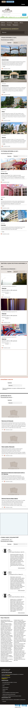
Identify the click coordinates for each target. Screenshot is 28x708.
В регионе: (9, 42)
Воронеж (23, 4)
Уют (2, 199)
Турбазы (3, 23)
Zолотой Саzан (5, 60)
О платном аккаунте (6, 684)
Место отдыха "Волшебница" (14, 552)
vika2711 (10, 572)
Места (21, 23)
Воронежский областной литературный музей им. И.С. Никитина (13, 473)
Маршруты (15, 25)
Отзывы (9, 25)
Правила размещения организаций (8, 694)
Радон (3, 111)
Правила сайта (5, 689)
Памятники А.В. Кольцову (7, 421)
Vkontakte (4, 701)
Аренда (16, 23)
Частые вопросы (5, 687)
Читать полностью (21, 568)
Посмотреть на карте (6, 68)
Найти (24, 14)
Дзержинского (5, 85)
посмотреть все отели (6, 153)
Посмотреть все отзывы (7, 541)
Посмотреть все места (6, 397)
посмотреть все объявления (8, 269)
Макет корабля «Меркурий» (8, 447)
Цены (3, 685)
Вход (4, 1)
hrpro (9, 549)
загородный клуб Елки (13, 574)
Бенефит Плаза (4, 173)
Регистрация (10, 1)
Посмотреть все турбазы (7, 39)
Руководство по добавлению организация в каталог (11, 696)
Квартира (4, 288)
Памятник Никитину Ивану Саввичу (10, 498)
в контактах (8, 675)
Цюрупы (4, 137)
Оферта (3, 690)
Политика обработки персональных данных (10, 692)
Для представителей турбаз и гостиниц (9, 682)
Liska (9, 594)
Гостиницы (9, 23)
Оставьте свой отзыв (5, 539)
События (3, 25)
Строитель (3, 225)
